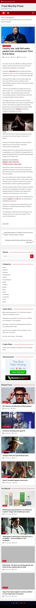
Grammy (18, 109)
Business (5, 270)
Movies (4, 287)
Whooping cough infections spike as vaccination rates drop (18, 241)
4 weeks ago (7, 433)
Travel (4, 299)
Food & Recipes (7, 279)
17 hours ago (7, 596)
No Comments (22, 57)
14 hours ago (7, 514)
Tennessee (12, 71)
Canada (9, 199)
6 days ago (7, 408)
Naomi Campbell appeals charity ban (15, 480)
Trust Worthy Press (12, 6)
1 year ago (7, 57)
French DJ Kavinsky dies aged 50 (14, 431)
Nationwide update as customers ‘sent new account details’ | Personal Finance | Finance (18, 234)
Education (5, 272)
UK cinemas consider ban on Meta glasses (17, 406)
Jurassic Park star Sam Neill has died (15, 455)
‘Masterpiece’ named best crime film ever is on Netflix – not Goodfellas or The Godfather (18, 538)
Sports (4, 292)
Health (4, 282)
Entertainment (6, 45)
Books (4, 267)
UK (17, 199)
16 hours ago (7, 569)
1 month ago (7, 458)
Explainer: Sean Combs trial (11, 162)
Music (4, 289)
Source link (6, 224)
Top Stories (6, 297)
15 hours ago (7, 542)
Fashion (5, 277)
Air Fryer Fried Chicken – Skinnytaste (13, 336)
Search (31, 256)
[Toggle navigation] (8, 13)
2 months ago (7, 482)
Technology (6, 294)
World (4, 302)
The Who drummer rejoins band (12, 164)
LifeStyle (5, 284)
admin (14, 57)
